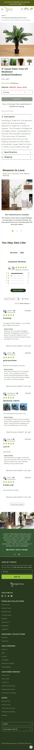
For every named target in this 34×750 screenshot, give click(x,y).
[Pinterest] (9, 596)
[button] (17, 116)
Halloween (5, 641)
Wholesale (5, 660)
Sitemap (4, 715)
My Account (5, 675)
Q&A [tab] (22, 253)
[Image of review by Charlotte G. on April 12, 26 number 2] (15, 407)
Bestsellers (5, 625)
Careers (4, 656)
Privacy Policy (6, 704)
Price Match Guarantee (9, 693)
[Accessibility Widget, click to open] (31, 747)
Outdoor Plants (6, 615)
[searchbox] (10, 298)
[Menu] (2, 9)
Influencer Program (8, 663)
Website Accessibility (8, 711)
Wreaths (4, 618)
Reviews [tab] (13, 253)
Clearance (5, 629)
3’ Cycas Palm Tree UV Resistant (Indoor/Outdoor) (16, 20)
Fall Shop (5, 637)
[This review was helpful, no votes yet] (25, 346)
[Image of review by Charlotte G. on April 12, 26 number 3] (23, 407)
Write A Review (18, 290)
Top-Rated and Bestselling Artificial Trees (14, 17)
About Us (4, 649)
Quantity (6, 92)
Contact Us (5, 682)
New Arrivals (5, 604)
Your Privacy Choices (8, 708)
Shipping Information (8, 689)
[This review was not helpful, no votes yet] (28, 346)
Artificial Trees (6, 608)
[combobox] (23, 303)
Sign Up (17, 577)
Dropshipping (6, 667)
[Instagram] (6, 596)
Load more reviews (17, 504)
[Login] (28, 9)
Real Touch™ (6, 622)
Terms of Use (6, 701)
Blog (3, 653)
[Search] (22, 9)
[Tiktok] (11, 596)
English (5, 724)
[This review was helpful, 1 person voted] (25, 432)
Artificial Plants (6, 611)
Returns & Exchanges (8, 685)
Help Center (6, 678)
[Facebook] (3, 596)
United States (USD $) (10, 729)
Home (3, 15)
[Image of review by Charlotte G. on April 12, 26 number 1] (7, 407)
